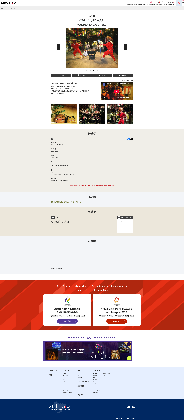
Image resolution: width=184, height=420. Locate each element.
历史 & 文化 (65, 375)
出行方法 (95, 373)
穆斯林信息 (95, 388)
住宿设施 (165, 4)
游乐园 (64, 388)
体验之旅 (65, 386)
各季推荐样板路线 (150, 4)
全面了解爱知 (130, 4)
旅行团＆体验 (66, 390)
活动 (144, 4)
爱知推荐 (65, 373)
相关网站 (103, 74)
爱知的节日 (79, 377)
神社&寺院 (65, 377)
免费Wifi (94, 386)
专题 (135, 4)
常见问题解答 (96, 392)
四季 (78, 375)
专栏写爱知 (51, 382)
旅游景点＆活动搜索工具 (68, 392)
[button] (58, 50)
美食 (78, 389)
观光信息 (95, 384)
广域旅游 (105, 375)
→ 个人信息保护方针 (118, 418)
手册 (94, 381)
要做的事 (140, 4)
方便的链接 (95, 379)
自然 (64, 384)
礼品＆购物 (79, 391)
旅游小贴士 (171, 4)
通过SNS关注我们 (106, 373)
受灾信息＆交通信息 (97, 375)
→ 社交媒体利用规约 (130, 418)
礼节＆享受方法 (96, 390)
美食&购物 (159, 4)
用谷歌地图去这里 (128, 80)
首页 (2, 8)
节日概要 (62, 74)
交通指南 (82, 74)
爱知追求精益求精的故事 (54, 380)
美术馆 (64, 379)
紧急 (94, 377)
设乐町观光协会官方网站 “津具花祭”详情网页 (67, 202)
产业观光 (65, 381)
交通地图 (123, 74)
